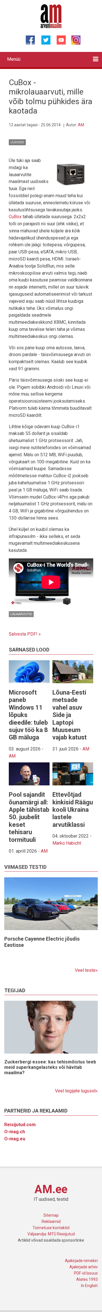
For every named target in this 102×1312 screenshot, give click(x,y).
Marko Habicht (66, 843)
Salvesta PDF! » (25, 634)
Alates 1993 (87, 1279)
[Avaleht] (51, 16)
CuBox (15, 216)
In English (89, 1285)
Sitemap (51, 1215)
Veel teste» (86, 970)
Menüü (13, 59)
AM (81, 125)
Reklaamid (51, 1221)
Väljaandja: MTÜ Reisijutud (51, 1234)
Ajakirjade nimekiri (81, 1260)
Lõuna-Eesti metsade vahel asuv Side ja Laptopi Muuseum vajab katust (69, 715)
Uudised (17, 142)
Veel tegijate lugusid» (76, 1091)
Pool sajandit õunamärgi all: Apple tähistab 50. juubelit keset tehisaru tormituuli (29, 817)
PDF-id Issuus (86, 1273)
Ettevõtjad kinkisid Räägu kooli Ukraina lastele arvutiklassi (72, 809)
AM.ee (51, 1189)
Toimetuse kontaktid (51, 1227)
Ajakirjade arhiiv (83, 1267)
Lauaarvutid (21, 614)
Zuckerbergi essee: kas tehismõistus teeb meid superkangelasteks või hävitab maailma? (50, 1067)
